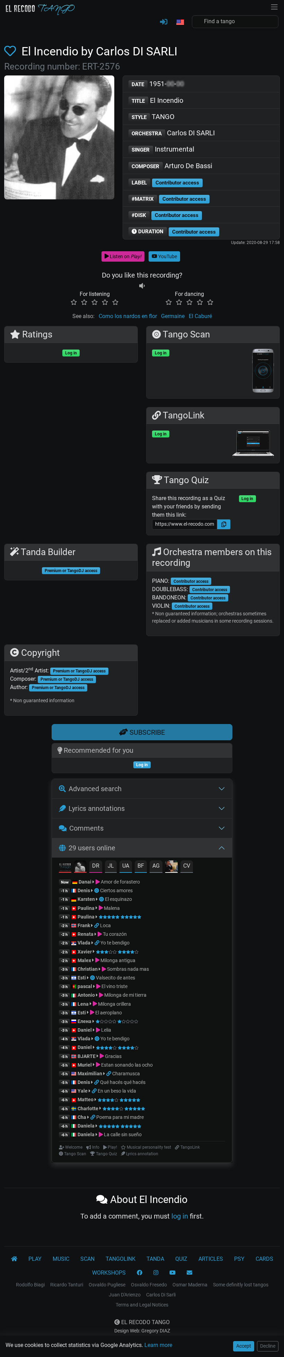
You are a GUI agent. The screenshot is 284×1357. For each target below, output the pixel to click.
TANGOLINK (120, 1259)
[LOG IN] (163, 22)
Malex (84, 960)
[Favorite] (11, 51)
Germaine (173, 316)
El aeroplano (108, 1012)
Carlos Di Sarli (161, 1294)
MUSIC (61, 1259)
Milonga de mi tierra (125, 995)
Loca (105, 925)
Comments (86, 828)
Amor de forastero (120, 882)
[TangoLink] (97, 925)
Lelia (105, 1030)
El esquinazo (118, 899)
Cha (82, 1117)
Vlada (84, 943)
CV (186, 865)
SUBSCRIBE (146, 732)
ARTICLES (210, 1259)
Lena (83, 1004)
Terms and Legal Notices (142, 1305)
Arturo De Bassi (172, 166)
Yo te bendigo (115, 943)
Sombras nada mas (127, 969)
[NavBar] (274, 6)
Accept (243, 1346)
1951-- (158, 84)
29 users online (92, 848)
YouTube (167, 256)
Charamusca (126, 1073)
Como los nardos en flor (128, 316)
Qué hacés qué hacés (122, 1082)
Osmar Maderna (189, 1284)
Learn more (158, 1345)
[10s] (142, 285)
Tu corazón (114, 934)
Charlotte (88, 1108)
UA (125, 865)
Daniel (85, 1030)
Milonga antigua (117, 960)
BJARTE (87, 1056)
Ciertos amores (116, 890)
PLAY (35, 1259)
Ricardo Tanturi (66, 1284)
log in (179, 1216)
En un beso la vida (117, 1091)
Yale (83, 1091)
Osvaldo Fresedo (149, 1284)
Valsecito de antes (115, 977)
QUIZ (181, 1259)
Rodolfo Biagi (30, 1284)
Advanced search (95, 789)
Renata (86, 934)
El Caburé (200, 316)
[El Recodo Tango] (14, 1259)
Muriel (85, 1065)
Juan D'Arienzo (125, 1294)
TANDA (155, 1259)
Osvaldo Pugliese (107, 1284)
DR (95, 865)
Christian (88, 969)
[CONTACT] (189, 1273)
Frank (84, 925)
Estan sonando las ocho (126, 1065)
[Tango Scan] (97, 890)
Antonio (86, 995)
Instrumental (163, 149)
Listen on (125, 256)
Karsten (86, 899)
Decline (267, 1346)
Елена (84, 1021)
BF (140, 865)
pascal (85, 986)
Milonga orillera (114, 1004)
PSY (239, 1259)
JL (111, 865)
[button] (180, 22)
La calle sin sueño (122, 1134)
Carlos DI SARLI (173, 133)
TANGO (153, 116)
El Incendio (157, 100)
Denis (84, 890)
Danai (85, 882)
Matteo (86, 1099)
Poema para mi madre (120, 1117)
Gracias (113, 1056)
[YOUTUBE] (172, 1273)
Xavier (85, 952)
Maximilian (90, 1073)
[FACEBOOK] (139, 1273)
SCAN (87, 1259)
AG (156, 865)
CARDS (264, 1259)
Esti (82, 977)
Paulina (86, 908)
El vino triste (113, 986)
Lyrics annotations (97, 808)
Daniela (87, 1126)
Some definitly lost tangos (240, 1284)
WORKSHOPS (109, 1272)
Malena (111, 908)
